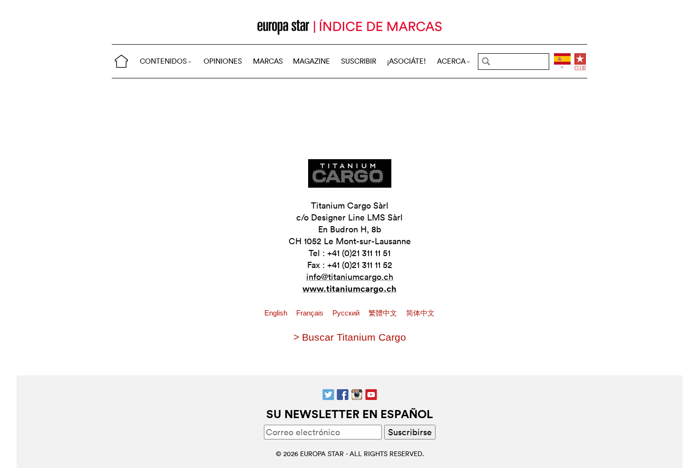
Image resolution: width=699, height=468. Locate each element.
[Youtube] (371, 393)
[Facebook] (343, 393)
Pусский (346, 313)
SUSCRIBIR (358, 61)
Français (310, 313)
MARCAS (268, 61)
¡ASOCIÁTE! (406, 61)
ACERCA (451, 61)
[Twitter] (328, 393)
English (276, 313)
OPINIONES (223, 61)
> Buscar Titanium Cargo (349, 337)
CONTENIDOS (163, 61)
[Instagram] (357, 393)
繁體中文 (384, 313)
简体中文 (420, 313)
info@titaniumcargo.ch (349, 276)
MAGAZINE (311, 61)
